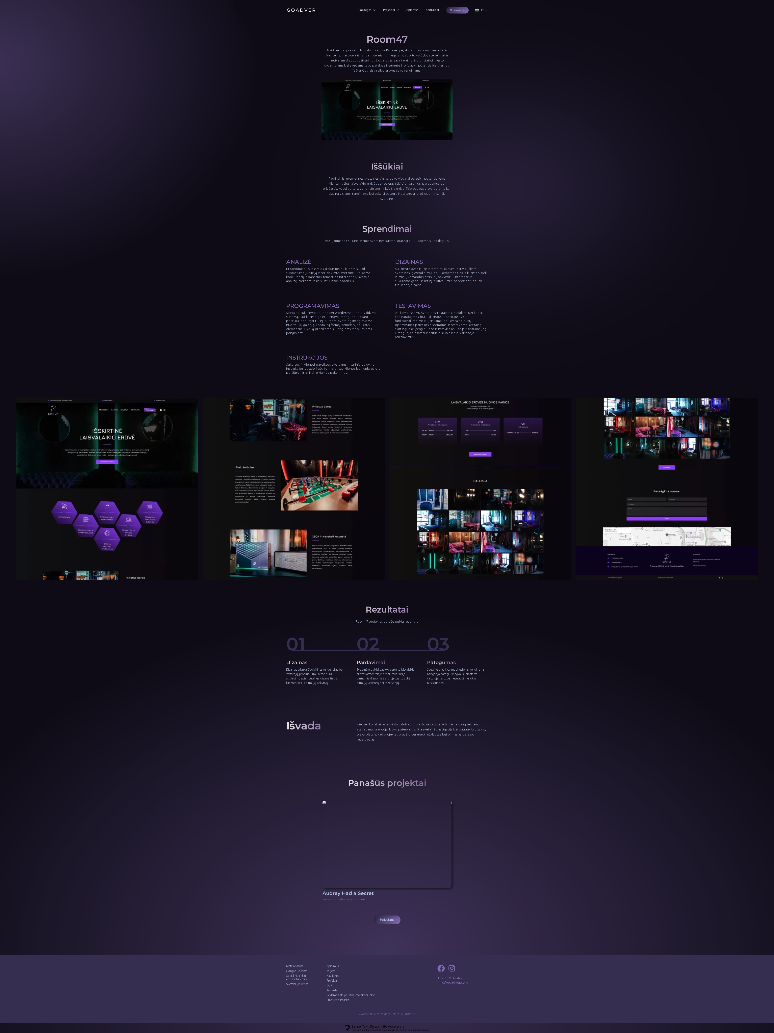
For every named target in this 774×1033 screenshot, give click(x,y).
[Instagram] (451, 968)
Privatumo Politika (338, 1000)
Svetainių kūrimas (297, 984)
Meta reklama (294, 966)
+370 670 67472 (450, 978)
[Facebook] (441, 968)
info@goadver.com (452, 983)
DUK (329, 985)
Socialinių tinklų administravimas (296, 977)
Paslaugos (364, 10)
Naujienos (333, 976)
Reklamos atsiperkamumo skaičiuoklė (351, 995)
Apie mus (412, 10)
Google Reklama (296, 971)
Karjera (331, 971)
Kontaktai (432, 10)
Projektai (389, 10)
